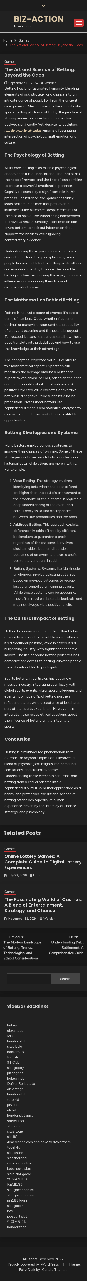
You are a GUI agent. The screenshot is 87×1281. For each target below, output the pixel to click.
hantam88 (15, 1051)
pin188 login (17, 1200)
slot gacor (15, 1205)
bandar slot (16, 1041)
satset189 (15, 1120)
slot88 (12, 1136)
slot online (15, 1152)
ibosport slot (17, 1216)
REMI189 (15, 1184)
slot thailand (17, 1158)
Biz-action (39, 19)
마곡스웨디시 (18, 1221)
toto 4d (13, 1099)
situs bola (14, 1046)
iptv (10, 1211)
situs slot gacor (19, 1174)
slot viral (13, 1126)
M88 (11, 1036)
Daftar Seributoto (21, 1083)
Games (10, 61)
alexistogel (15, 1030)
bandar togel (17, 1227)
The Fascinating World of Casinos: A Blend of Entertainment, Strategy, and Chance (43, 905)
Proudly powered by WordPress (34, 1264)
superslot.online (19, 1163)
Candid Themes (54, 1269)
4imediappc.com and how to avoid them (39, 1142)
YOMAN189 (17, 1179)
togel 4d (13, 1147)
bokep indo (16, 1078)
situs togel (15, 1131)
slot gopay (15, 1067)
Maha (37, 875)
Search (65, 979)
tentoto (13, 1057)
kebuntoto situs (19, 1168)
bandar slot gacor (21, 1115)
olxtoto (13, 1110)
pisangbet (15, 1073)
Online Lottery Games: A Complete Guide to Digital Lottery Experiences (43, 862)
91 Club (13, 1062)
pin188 (13, 1105)
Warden (50, 83)
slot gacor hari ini (20, 1189)
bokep (12, 1025)
